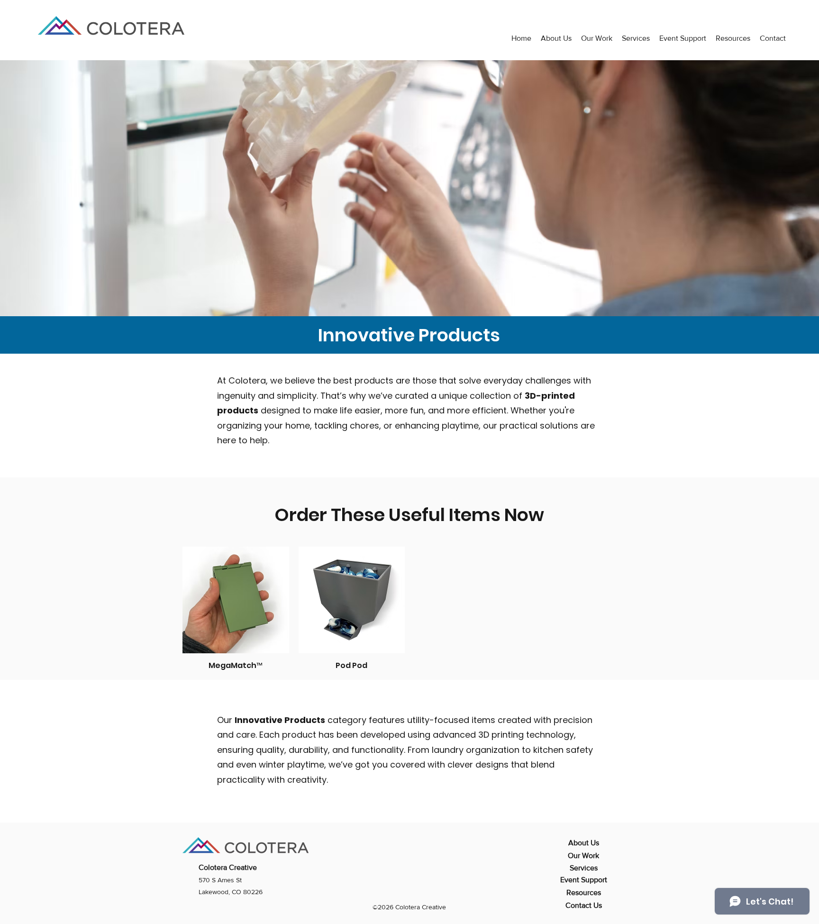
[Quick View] (235, 600)
